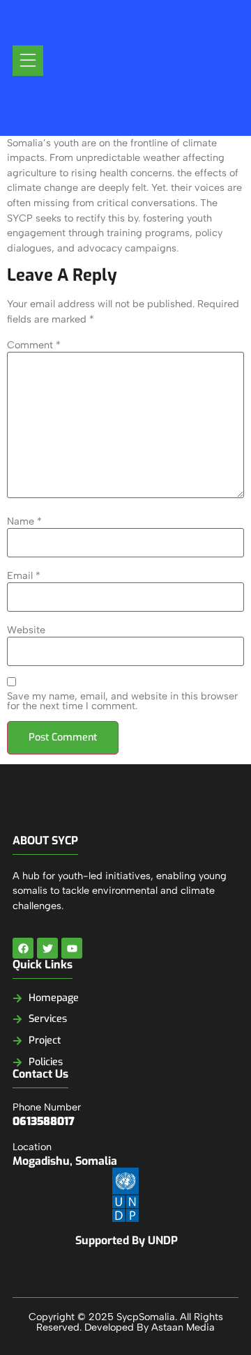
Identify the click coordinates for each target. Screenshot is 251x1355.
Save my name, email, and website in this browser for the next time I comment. (122, 701)
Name (24, 521)
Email (23, 575)
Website (26, 630)
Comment (34, 345)
